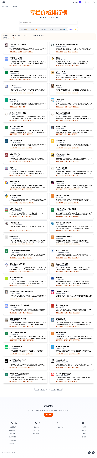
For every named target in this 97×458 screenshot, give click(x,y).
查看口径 (14, 38)
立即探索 (48, 415)
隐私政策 (84, 437)
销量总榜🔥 (34, 29)
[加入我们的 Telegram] (93, 452)
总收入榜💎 (43, 29)
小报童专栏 (48, 406)
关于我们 (84, 427)
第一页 (37, 389)
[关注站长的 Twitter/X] (89, 452)
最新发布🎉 (53, 29)
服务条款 (84, 433)
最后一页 (59, 389)
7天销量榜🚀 (24, 29)
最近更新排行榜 (12, 440)
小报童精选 (36, 433)
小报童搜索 (36, 427)
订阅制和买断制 (60, 427)
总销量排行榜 (12, 430)
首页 (3, 6)
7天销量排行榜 (12, 427)
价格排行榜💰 (72, 29)
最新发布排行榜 (12, 437)
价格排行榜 (11, 443)
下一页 (53, 389)
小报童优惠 (36, 430)
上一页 (42, 389)
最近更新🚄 (62, 29)
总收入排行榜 (12, 433)
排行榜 (6, 6)
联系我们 (84, 430)
